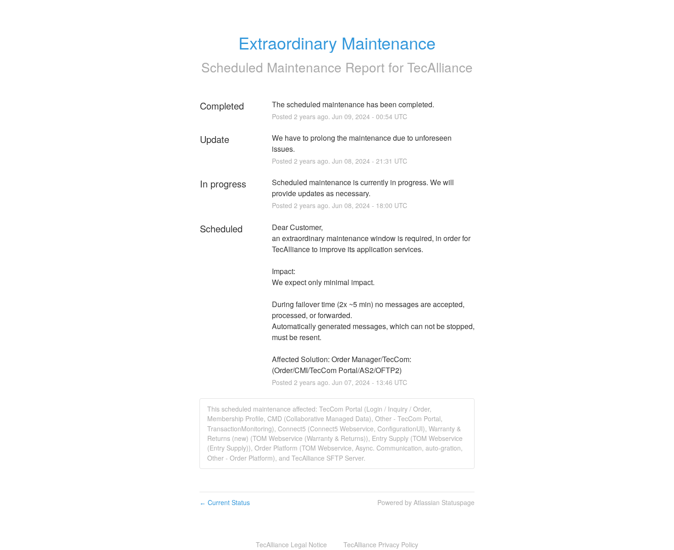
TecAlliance (440, 67)
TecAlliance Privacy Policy (380, 544)
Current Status (224, 502)
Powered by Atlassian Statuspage (426, 502)
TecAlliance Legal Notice (291, 544)
